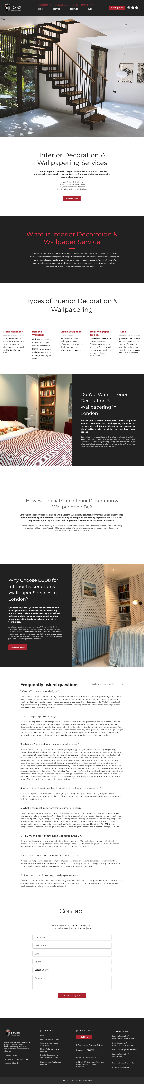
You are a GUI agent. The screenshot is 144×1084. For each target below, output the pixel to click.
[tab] (72, 790)
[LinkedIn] (136, 7)
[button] (56, 9)
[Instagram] (128, 7)
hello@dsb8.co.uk (61, 5)
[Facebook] (132, 7)
